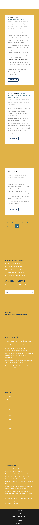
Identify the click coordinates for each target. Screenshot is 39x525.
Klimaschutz (14, 486)
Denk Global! (25, 99)
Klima (7, 486)
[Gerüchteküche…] (19, 158)
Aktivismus (8, 469)
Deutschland (19, 471)
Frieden (7, 479)
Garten (13, 479)
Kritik (7, 488)
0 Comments (24, 29)
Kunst (24, 488)
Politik (24, 496)
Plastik (19, 496)
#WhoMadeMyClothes (16, 19)
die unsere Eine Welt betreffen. (15, 275)
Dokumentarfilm (10, 474)
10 (7, 226)
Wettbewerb (23, 501)
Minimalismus (21, 491)
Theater (23, 498)
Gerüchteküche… (15, 173)
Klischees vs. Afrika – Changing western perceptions (19, 95)
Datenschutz (19, 523)
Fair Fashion (19, 476)
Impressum (19, 520)
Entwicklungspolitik (23, 474)
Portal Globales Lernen (19, 517)
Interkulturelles (13, 102)
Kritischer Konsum (15, 488)
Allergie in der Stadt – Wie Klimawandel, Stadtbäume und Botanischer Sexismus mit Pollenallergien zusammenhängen (19, 343)
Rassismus (8, 498)
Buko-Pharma (9, 471)
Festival (25, 476)
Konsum (30, 486)
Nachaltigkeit (9, 493)
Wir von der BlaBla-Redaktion (14, 266)
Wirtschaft (8, 503)
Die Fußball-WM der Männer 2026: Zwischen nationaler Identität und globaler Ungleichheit (19, 355)
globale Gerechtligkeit (26, 481)
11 (12, 226)
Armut (15, 469)
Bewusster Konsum (24, 469)
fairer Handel (9, 476)
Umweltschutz (9, 501)
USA (16, 501)
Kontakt (19, 513)
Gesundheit (29, 479)
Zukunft (15, 503)
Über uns (19, 510)
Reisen (15, 498)
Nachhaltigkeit (27, 493)
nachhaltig (18, 493)
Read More (13, 80)
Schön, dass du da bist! (12, 263)
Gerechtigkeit (20, 479)
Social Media (20, 24)
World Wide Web (13, 29)
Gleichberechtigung (11, 481)
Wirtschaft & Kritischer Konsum (18, 26)
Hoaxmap (23, 194)
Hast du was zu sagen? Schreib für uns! (17, 285)
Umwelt (29, 498)
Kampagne (28, 484)
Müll (28, 491)
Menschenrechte (10, 491)
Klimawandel (22, 486)
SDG (19, 498)
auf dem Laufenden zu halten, (15, 272)
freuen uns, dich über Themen (15, 269)
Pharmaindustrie (10, 496)
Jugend (22, 484)
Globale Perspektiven (12, 484)
